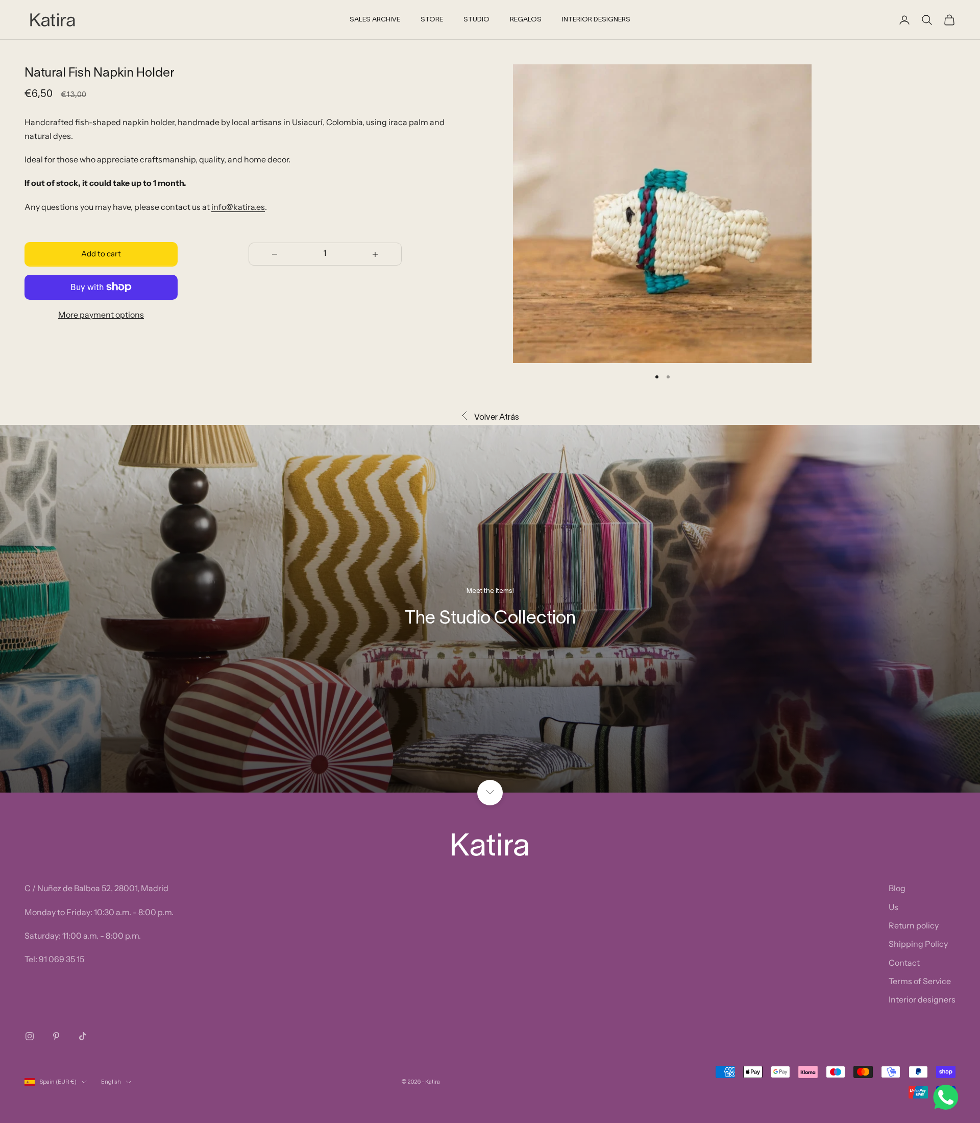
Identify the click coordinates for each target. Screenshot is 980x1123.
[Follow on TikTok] (83, 1036)
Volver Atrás (496, 417)
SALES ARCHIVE (375, 20)
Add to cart (101, 254)
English (111, 1082)
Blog (897, 888)
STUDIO (476, 20)
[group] (490, 609)
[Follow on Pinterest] (56, 1036)
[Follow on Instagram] (29, 1036)
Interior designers (922, 999)
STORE (432, 20)
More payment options (101, 314)
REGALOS (526, 20)
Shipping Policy (918, 944)
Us (893, 907)
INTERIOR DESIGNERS (596, 20)
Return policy (914, 925)
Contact (904, 963)
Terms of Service (920, 981)
